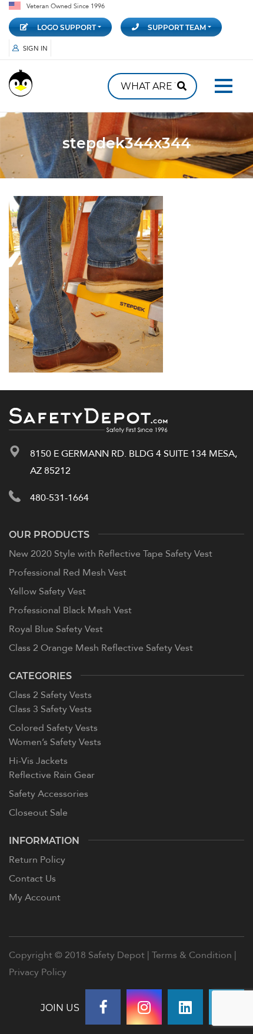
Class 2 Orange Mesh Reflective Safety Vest (101, 647)
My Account (35, 897)
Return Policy (37, 859)
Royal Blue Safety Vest (56, 628)
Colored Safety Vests (53, 727)
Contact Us (32, 878)
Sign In (35, 48)
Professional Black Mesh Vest (70, 610)
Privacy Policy (37, 972)
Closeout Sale (38, 812)
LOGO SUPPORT (66, 27)
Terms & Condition (192, 954)
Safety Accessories (48, 793)
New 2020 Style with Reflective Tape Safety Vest (110, 553)
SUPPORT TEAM (177, 27)
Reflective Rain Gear (52, 774)
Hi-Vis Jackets (38, 760)
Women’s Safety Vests (55, 741)
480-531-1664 (59, 497)
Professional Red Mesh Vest (67, 572)
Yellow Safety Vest (47, 591)
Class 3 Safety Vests (50, 708)
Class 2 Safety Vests (50, 694)
